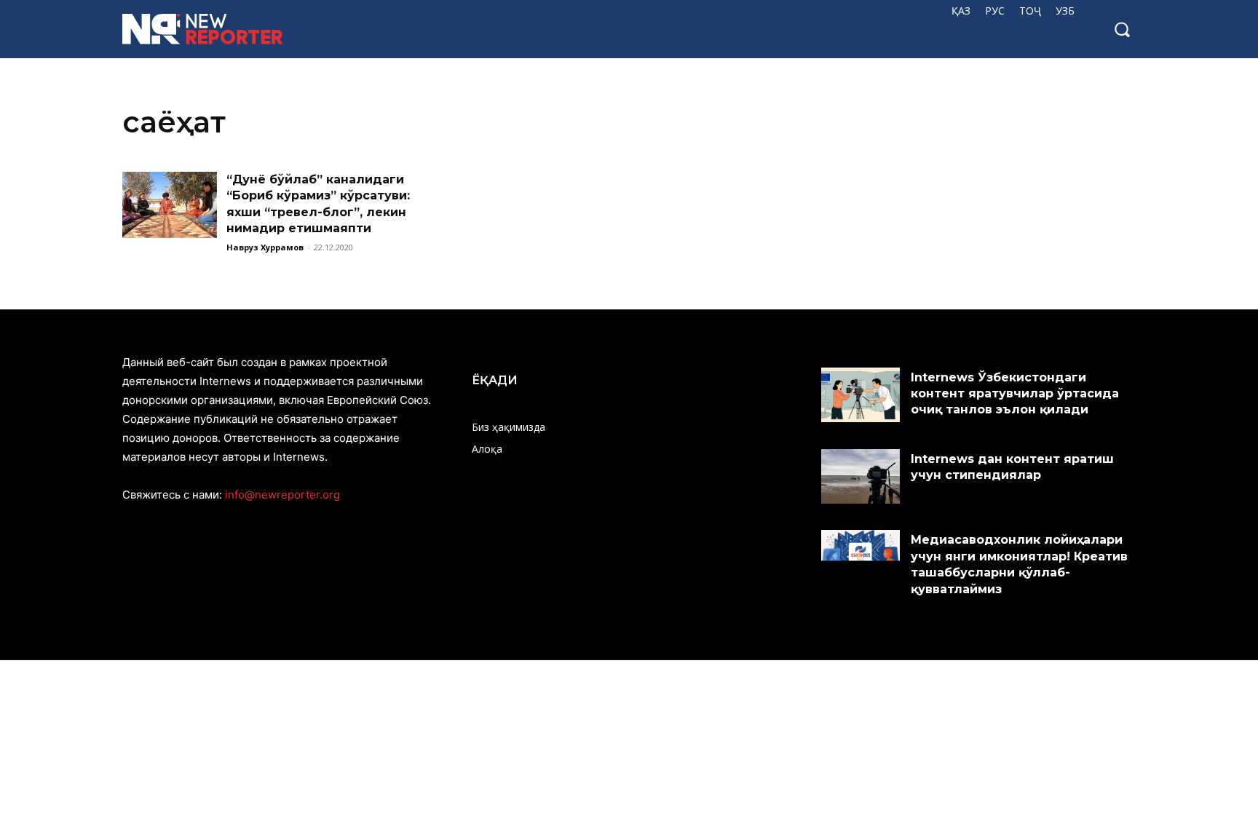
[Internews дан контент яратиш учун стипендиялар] (860, 476)
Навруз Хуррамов (265, 247)
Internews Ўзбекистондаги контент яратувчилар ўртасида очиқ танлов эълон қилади (1015, 393)
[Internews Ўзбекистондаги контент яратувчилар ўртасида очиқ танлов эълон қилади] (860, 395)
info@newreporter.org (282, 494)
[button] (1122, 29)
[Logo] (213, 29)
